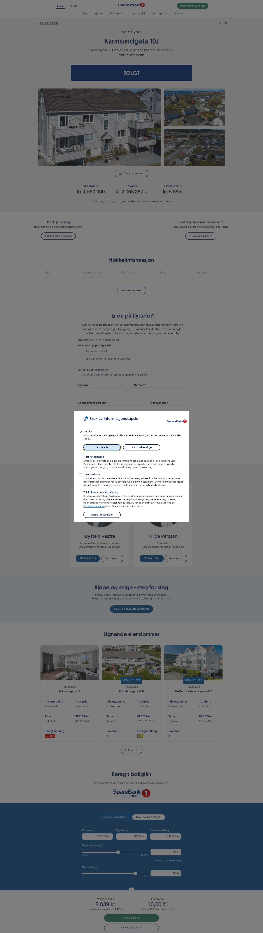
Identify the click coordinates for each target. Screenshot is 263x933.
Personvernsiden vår (94, 506)
